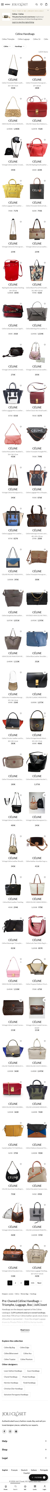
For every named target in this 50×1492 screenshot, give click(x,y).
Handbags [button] (18, 46)
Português (44, 1470)
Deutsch (24, 1470)
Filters (40, 1477)
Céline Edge (24, 1347)
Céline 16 (36, 39)
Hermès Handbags (11, 1383)
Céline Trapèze (9, 1359)
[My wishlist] (41, 4)
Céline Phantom (26, 1359)
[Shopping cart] (46, 4)
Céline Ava (27, 1353)
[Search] (36, 4)
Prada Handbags (29, 1377)
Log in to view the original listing (23, 22)
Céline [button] (6, 46)
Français (14, 1470)
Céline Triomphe (8, 39)
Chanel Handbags (10, 1377)
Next (39, 1283)
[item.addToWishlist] (21, 57)
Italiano (34, 1470)
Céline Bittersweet (11, 1353)
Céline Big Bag (9, 1347)
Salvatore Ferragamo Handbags (16, 1395)
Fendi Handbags (29, 1383)
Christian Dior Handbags (13, 1389)
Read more (25, 1330)
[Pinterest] (16, 1431)
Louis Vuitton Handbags (13, 1371)
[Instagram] (10, 1431)
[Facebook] (4, 1431)
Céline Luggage (24, 39)
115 (32, 1283)
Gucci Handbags (33, 1371)
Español (27, 1473)
